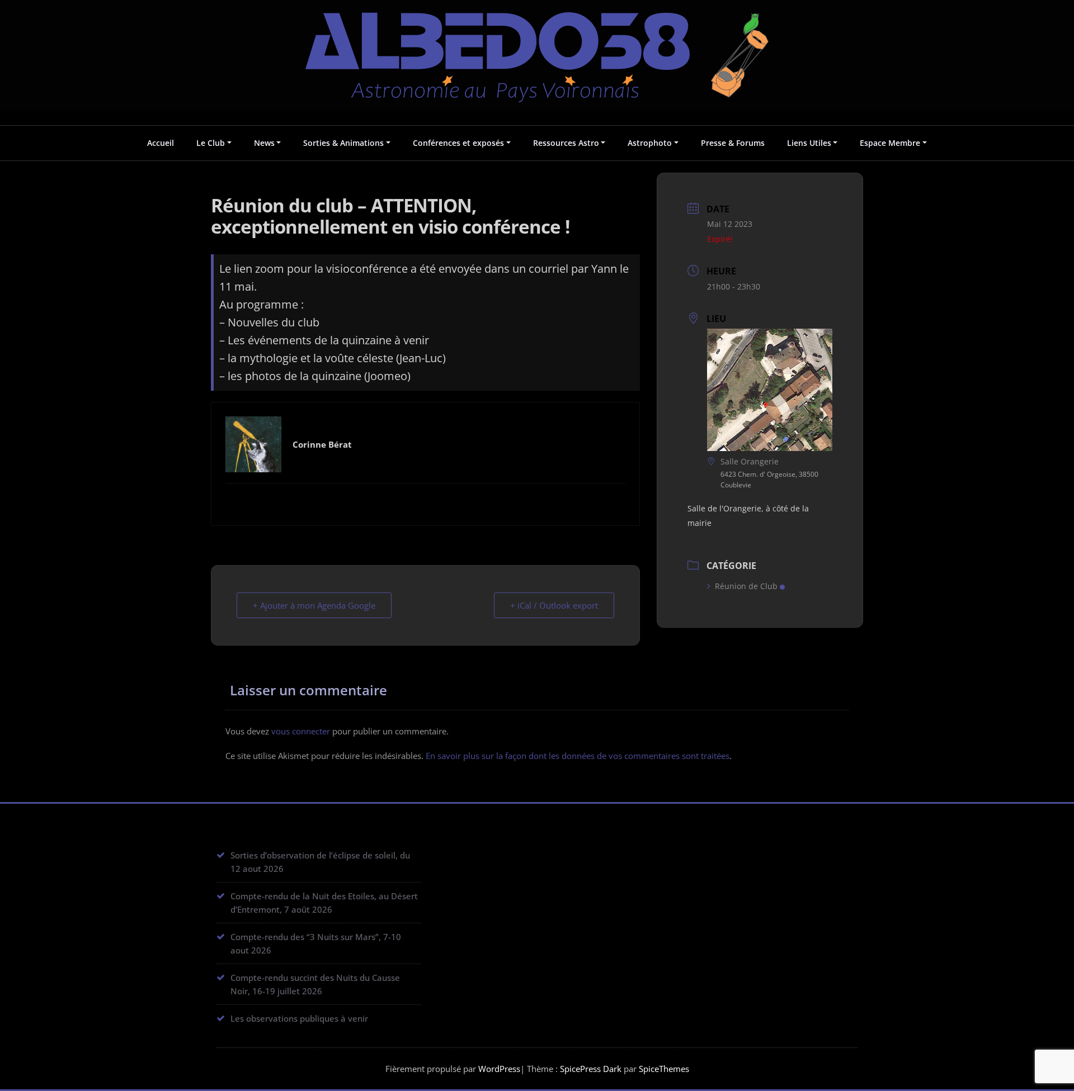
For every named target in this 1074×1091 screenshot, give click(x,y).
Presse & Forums (733, 142)
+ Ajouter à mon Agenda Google (314, 605)
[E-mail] (425, 503)
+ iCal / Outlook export (554, 605)
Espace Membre (890, 142)
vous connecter (300, 731)
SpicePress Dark (590, 1068)
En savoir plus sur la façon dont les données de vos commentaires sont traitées (577, 755)
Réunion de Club (746, 586)
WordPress (499, 1068)
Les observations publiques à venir (299, 1018)
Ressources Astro (566, 142)
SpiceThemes (663, 1068)
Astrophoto (650, 142)
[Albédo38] (537, 49)
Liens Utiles (809, 142)
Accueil (160, 142)
